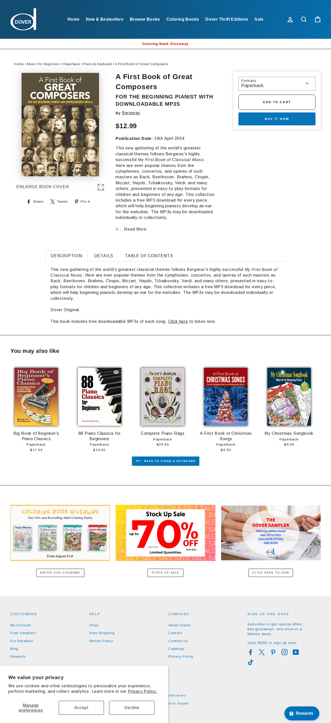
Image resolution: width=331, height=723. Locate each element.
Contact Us (178, 641)
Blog (14, 649)
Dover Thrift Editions (226, 19)
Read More (135, 229)
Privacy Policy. (142, 691)
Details (104, 256)
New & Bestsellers (104, 19)
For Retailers (21, 641)
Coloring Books (183, 19)
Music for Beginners (43, 64)
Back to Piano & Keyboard (169, 460)
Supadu (183, 703)
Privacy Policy (180, 656)
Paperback (71, 64)
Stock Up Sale (165, 572)
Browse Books (145, 19)
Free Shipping (102, 633)
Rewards (18, 656)
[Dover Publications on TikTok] (250, 662)
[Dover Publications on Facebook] (250, 652)
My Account (20, 625)
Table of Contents (149, 256)
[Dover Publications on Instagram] (284, 652)
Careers (175, 633)
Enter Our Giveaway (60, 572)
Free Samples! (23, 633)
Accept (81, 707)
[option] (165, 43)
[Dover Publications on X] (262, 652)
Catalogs (176, 649)
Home (73, 19)
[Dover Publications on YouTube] (296, 652)
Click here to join (270, 572)
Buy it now (277, 119)
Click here (178, 321)
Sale (259, 19)
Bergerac (131, 113)
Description (66, 256)
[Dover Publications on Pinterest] (273, 652)
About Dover (179, 625)
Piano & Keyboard (97, 64)
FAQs (94, 625)
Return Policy (101, 641)
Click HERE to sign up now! (272, 643)
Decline (131, 707)
